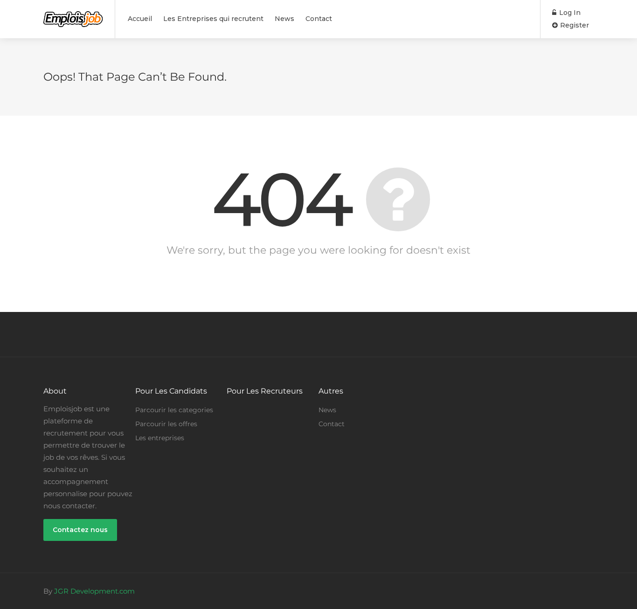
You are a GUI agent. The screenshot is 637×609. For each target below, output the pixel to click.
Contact (318, 18)
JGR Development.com (94, 591)
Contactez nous (80, 530)
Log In (569, 12)
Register (573, 25)
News (284, 18)
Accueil (140, 18)
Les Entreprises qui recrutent (213, 18)
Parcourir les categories (174, 410)
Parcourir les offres (166, 424)
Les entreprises (159, 438)
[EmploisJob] (73, 14)
